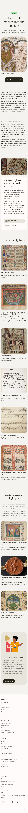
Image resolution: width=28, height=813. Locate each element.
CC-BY (6, 795)
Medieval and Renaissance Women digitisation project (15, 504)
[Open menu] (24, 809)
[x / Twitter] (3, 802)
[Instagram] (12, 802)
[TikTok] (17, 802)
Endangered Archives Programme (13, 128)
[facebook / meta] (8, 802)
